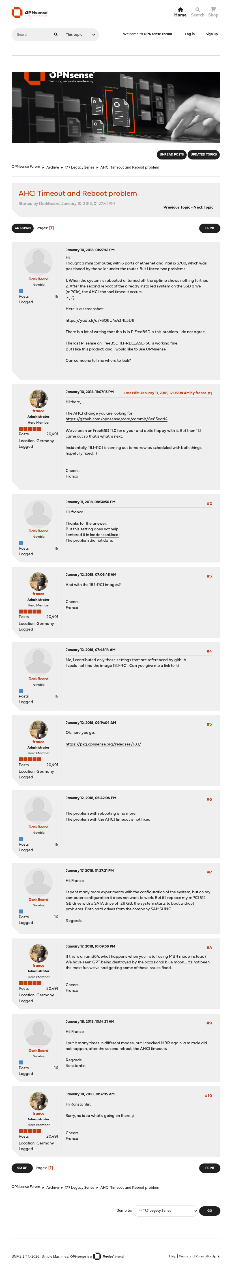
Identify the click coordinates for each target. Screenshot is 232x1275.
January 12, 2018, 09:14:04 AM (91, 723)
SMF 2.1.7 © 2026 (25, 1256)
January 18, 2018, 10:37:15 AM (90, 1094)
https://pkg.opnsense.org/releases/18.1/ (103, 744)
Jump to (124, 1211)
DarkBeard (38, 279)
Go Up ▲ (213, 1256)
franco (38, 411)
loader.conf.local (104, 535)
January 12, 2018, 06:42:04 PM (91, 798)
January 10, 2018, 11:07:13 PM (90, 392)
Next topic (203, 207)
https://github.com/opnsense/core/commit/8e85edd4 (116, 419)
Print (209, 228)
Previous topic (177, 207)
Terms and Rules (191, 1256)
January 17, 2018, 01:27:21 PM (90, 871)
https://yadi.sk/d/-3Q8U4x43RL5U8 (100, 321)
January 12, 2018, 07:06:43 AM (91, 575)
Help (172, 1256)
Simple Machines (55, 1256)
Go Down (23, 228)
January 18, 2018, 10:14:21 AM (90, 1022)
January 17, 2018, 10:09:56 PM (90, 946)
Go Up (22, 1168)
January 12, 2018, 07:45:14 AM (90, 650)
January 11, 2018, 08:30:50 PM (90, 502)
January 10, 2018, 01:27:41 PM (90, 250)
